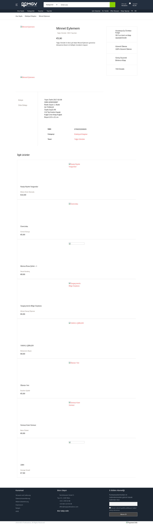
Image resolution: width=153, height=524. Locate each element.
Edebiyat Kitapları (80, 134)
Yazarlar (6, 23)
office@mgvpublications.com (68, 507)
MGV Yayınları (72, 33)
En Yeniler (7, 39)
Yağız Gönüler (62, 33)
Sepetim (6, 56)
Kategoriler (7, 18)
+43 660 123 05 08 (65, 504)
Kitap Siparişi (8, 50)
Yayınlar (49, 11)
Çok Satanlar (8, 34)
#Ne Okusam (8, 45)
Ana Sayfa (7, 12)
